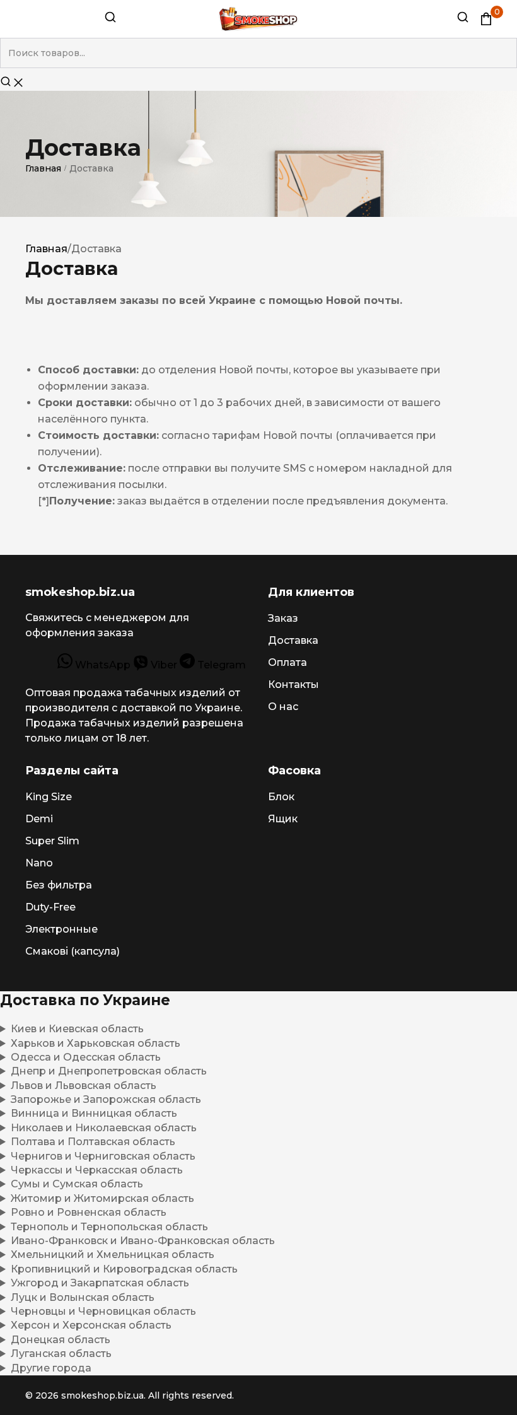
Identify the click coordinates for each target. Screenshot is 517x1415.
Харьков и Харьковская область (95, 1043)
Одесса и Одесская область (86, 1057)
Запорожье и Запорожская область (106, 1099)
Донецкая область (60, 1340)
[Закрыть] (18, 84)
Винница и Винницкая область (94, 1113)
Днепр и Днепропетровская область (109, 1071)
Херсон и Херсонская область (91, 1325)
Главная (43, 168)
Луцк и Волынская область (82, 1297)
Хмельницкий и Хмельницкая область (112, 1255)
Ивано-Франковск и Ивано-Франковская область (143, 1241)
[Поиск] (110, 20)
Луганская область (61, 1354)
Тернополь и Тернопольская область (109, 1227)
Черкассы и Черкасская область (97, 1170)
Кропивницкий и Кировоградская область (124, 1269)
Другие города (51, 1368)
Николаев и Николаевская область (104, 1128)
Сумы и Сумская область (77, 1184)
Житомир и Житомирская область (102, 1198)
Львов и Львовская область (83, 1086)
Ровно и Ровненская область (88, 1212)
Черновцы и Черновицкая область (103, 1311)
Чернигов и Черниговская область (103, 1156)
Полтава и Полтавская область (93, 1142)
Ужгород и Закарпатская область (100, 1283)
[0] (486, 18)
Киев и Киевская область (77, 1029)
